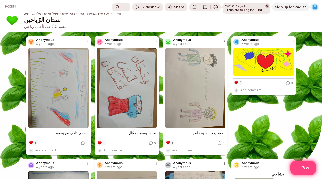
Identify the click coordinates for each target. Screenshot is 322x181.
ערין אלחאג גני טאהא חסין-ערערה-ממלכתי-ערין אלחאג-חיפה (63, 14)
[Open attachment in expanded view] (58, 88)
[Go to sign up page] (315, 7)
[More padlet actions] (216, 7)
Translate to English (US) (243, 10)
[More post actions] (88, 40)
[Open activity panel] (194, 7)
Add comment (45, 150)
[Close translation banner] (267, 6)
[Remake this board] (205, 7)
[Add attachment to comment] (31, 150)
